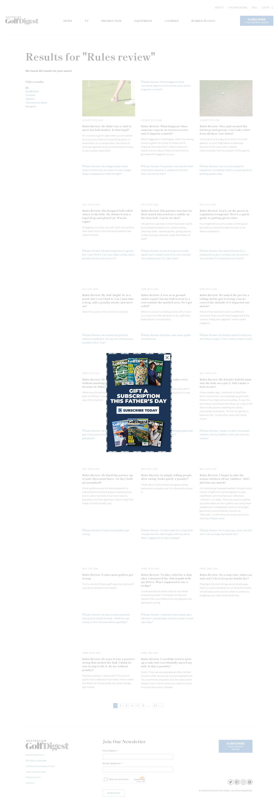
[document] (139, 402)
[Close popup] (167, 358)
